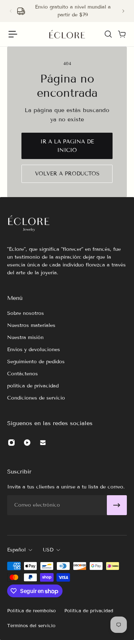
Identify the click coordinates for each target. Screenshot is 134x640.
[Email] (43, 442)
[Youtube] (27, 442)
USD (48, 550)
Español (16, 550)
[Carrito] (121, 34)
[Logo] (67, 34)
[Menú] (13, 34)
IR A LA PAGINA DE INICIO (67, 145)
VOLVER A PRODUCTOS (67, 173)
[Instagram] (11, 442)
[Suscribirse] (117, 505)
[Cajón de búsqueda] (108, 34)
